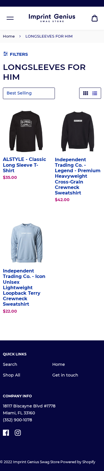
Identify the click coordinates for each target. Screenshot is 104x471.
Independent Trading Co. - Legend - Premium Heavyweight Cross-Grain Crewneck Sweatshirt (78, 176)
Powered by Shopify (77, 462)
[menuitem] (94, 18)
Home (9, 36)
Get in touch (65, 375)
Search (10, 364)
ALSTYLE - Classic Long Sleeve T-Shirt (24, 165)
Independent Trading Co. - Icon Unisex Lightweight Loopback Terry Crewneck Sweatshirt (24, 287)
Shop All (11, 375)
